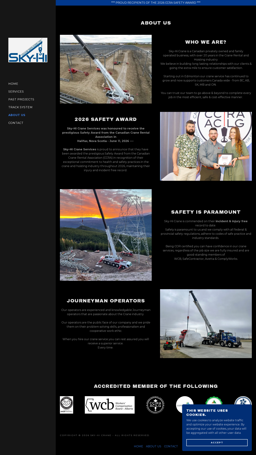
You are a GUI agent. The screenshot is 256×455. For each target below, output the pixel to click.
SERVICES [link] (16, 91)
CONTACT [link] (16, 123)
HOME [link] (13, 83)
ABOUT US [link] (16, 115)
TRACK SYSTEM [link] (20, 107)
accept (217, 442)
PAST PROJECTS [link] (21, 99)
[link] (27, 50)
